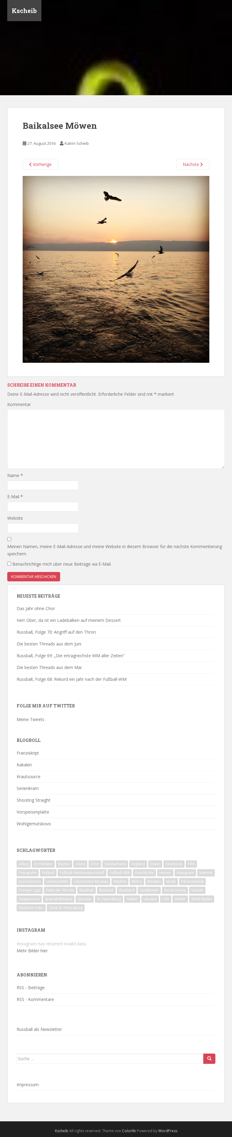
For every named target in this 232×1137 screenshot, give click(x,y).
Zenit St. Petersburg (65, 907)
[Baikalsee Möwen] (116, 269)
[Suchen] (209, 1059)
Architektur (43, 863)
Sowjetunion (29, 898)
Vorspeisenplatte (33, 812)
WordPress (167, 1130)
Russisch (106, 890)
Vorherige (42, 164)
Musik (171, 881)
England (138, 863)
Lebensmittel (57, 881)
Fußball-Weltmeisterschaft (82, 872)
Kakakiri (24, 765)
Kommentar (19, 404)
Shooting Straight (33, 800)
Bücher (64, 863)
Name (15, 475)
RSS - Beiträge (31, 987)
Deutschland (115, 863)
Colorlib (129, 1130)
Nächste (191, 164)
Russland (126, 890)
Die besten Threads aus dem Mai (49, 667)
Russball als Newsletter (39, 1029)
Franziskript (28, 753)
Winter (180, 898)
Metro (137, 881)
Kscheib (24, 11)
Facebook (174, 863)
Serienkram (28, 788)
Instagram (185, 872)
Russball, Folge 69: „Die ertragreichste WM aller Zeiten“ (70, 655)
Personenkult (192, 881)
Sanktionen (149, 890)
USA (165, 898)
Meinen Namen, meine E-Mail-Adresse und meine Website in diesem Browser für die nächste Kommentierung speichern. (114, 550)
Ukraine (150, 898)
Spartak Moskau (58, 898)
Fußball (48, 872)
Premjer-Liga (29, 890)
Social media (175, 890)
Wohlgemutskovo (34, 824)
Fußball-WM (120, 872)
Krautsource (28, 776)
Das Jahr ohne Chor (36, 608)
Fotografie (28, 872)
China (80, 863)
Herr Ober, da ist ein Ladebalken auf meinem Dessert (69, 620)
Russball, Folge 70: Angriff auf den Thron (56, 632)
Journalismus (30, 881)
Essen (155, 863)
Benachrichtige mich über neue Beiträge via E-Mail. (61, 564)
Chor (95, 863)
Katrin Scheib (77, 143)
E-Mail (15, 496)
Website (15, 518)
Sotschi (197, 890)
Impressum (28, 1084)
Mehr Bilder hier (32, 950)
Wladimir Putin (31, 907)
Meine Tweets (30, 719)
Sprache (85, 898)
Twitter (132, 898)
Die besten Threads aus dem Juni (49, 644)
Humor (165, 872)
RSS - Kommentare (35, 999)
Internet (206, 872)
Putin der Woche (60, 890)
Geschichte (144, 872)
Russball (86, 890)
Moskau (154, 881)
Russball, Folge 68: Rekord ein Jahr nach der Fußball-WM (72, 679)
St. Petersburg (109, 898)
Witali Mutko (201, 898)
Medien (120, 881)
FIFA (191, 863)
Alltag (23, 863)
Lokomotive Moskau (91, 881)
